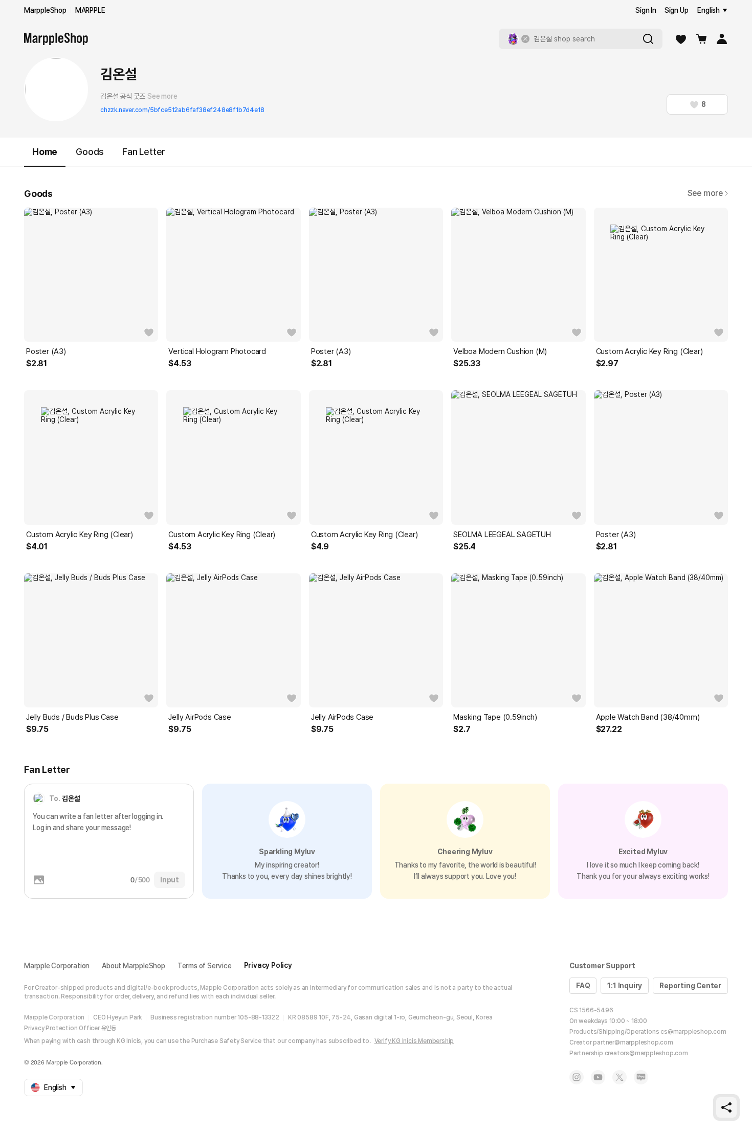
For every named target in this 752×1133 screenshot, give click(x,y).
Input (169, 880)
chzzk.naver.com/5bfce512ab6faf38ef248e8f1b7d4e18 (182, 110)
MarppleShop (45, 10)
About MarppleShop (133, 966)
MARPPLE (90, 10)
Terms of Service (205, 966)
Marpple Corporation (57, 966)
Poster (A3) (46, 351)
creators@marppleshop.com (646, 1053)
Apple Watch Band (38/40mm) (648, 717)
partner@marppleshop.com (633, 1042)
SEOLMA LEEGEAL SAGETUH (502, 534)
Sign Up (677, 10)
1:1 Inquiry (624, 986)
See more (162, 96)
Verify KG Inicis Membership (414, 1041)
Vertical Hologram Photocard (217, 351)
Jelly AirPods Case (199, 717)
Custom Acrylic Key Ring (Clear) (649, 351)
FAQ (583, 986)
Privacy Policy (268, 965)
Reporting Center (690, 986)
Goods (90, 151)
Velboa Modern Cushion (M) (500, 351)
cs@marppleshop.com (693, 1031)
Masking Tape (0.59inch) (495, 717)
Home (44, 151)
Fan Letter (143, 151)
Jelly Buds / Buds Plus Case (72, 717)
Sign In (645, 10)
